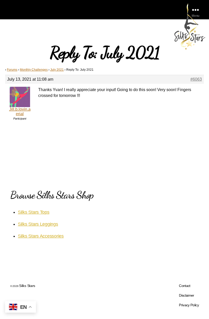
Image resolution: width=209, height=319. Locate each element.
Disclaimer (186, 295)
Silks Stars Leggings (38, 224)
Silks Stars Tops (33, 212)
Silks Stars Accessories (41, 236)
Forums (12, 69)
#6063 (196, 79)
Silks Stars (27, 286)
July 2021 (57, 69)
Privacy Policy (189, 305)
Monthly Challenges (34, 69)
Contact (184, 286)
